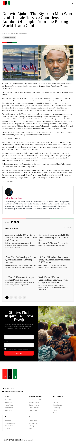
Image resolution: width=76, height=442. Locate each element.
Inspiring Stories (9, 37)
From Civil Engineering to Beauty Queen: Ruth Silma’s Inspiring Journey (20, 260)
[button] (72, 3)
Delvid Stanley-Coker (14, 198)
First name (7, 334)
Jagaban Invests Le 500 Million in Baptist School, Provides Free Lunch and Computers (21, 237)
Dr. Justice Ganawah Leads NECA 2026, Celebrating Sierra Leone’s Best (53, 237)
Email (6, 342)
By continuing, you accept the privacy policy (19, 349)
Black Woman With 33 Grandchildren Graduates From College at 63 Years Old (53, 280)
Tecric (71, 440)
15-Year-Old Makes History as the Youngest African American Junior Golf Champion (54, 260)
